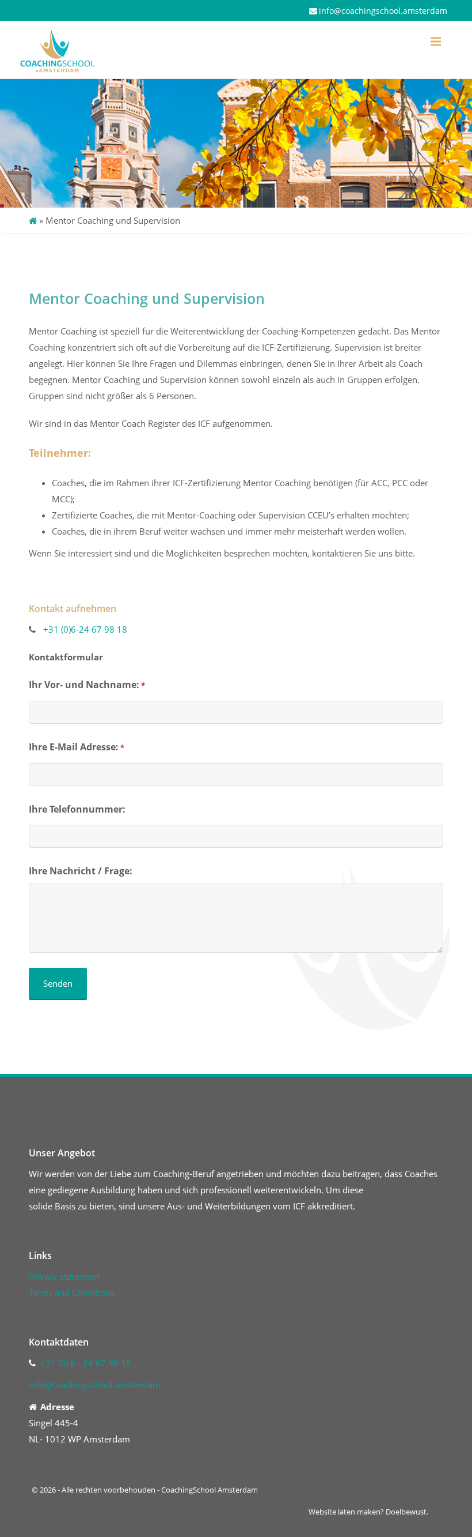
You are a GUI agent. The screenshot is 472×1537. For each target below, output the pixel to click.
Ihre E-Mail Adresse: (76, 747)
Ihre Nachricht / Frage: (80, 871)
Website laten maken (344, 1511)
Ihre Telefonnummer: (77, 809)
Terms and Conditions (72, 1292)
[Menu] (435, 41)
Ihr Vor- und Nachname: (87, 684)
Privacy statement (64, 1276)
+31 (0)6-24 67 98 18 (85, 629)
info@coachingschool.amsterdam (383, 10)
